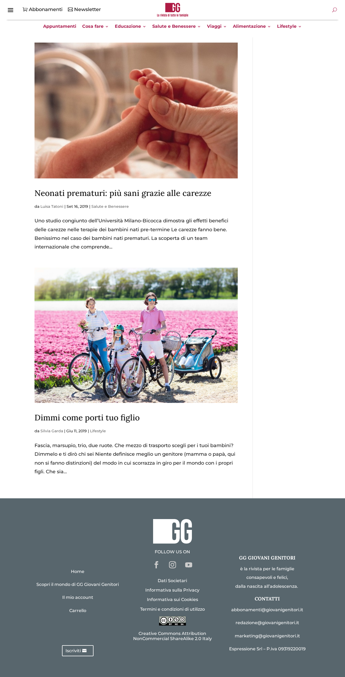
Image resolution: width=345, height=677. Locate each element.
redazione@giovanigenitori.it (267, 622)
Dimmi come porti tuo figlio (87, 417)
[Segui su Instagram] (172, 565)
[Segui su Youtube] (189, 565)
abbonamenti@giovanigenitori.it (267, 609)
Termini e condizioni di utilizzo (172, 609)
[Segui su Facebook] (156, 565)
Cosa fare (93, 27)
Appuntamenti (59, 27)
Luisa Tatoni (51, 206)
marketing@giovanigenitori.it (267, 635)
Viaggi (214, 27)
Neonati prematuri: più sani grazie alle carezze (122, 193)
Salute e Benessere (174, 27)
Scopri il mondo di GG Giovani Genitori (77, 584)
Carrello (77, 610)
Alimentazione (249, 27)
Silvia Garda (51, 431)
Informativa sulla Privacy (172, 590)
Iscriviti (73, 650)
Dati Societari (172, 580)
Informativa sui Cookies (172, 599)
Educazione (128, 27)
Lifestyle (286, 27)
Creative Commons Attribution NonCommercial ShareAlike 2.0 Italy (172, 636)
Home (77, 571)
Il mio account (77, 597)
